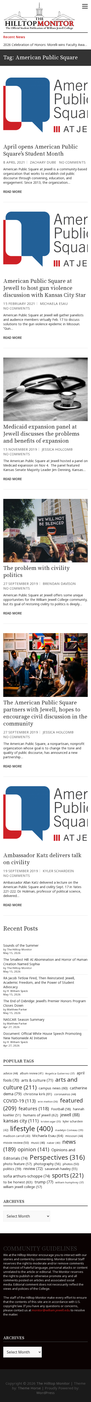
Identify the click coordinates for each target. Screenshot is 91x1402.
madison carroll (16, 1136)
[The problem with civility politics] (45, 530)
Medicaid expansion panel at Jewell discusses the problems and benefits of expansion (41, 434)
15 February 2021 (19, 303)
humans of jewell (40, 1115)
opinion (33, 1149)
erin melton (48, 1101)
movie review (16, 1142)
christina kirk (38, 1094)
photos (71, 1164)
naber (53, 1142)
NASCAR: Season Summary (23, 1019)
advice (10, 1073)
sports (68, 1175)
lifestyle (31, 1128)
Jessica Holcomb (57, 449)
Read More (12, 191)
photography (47, 1164)
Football (61, 1109)
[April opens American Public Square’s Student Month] (45, 109)
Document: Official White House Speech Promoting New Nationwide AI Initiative (42, 1035)
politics (12, 1168)
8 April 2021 (14, 162)
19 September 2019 (20, 870)
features (33, 1108)
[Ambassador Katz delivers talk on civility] (45, 818)
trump (44, 1182)
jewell (70, 1115)
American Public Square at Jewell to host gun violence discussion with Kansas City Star (44, 288)
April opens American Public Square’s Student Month (40, 150)
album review (31, 1073)
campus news (53, 1088)
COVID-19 (19, 1101)
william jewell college (22, 1187)
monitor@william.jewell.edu (51, 1310)
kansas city (21, 1121)
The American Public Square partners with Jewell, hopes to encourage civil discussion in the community (45, 713)
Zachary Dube (43, 162)
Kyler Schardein (58, 870)
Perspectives (57, 1157)
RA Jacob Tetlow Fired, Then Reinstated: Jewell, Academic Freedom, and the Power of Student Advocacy (39, 982)
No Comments (72, 162)
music (38, 1142)
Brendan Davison (59, 583)
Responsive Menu (85, 6)
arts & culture (37, 1080)
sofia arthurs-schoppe (26, 1176)
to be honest (17, 1182)
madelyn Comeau (69, 1130)
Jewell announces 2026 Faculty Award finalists (38, 45)
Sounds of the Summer (20, 945)
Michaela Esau (54, 303)
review (33, 1168)
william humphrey (69, 1182)
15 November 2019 (20, 449)
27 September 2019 (20, 583)
